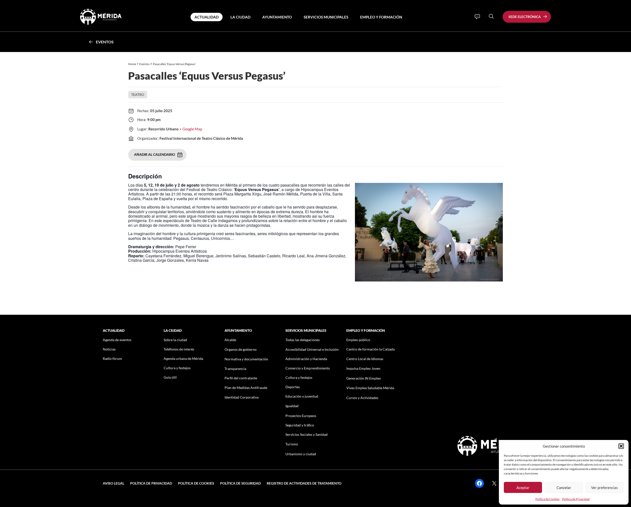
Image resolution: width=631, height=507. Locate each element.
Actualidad (206, 17)
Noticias (109, 349)
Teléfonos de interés (179, 349)
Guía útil (170, 377)
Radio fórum (112, 358)
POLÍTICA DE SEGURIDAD (240, 483)
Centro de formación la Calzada (370, 349)
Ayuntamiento (277, 17)
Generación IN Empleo (363, 378)
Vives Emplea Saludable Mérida (370, 388)
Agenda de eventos (117, 340)
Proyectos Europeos (300, 416)
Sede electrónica (524, 17)
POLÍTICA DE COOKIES (196, 483)
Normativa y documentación (246, 359)
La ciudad (240, 17)
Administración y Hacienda (306, 359)
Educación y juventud (301, 396)
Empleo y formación (381, 17)
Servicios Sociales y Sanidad (306, 434)
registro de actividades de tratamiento (304, 483)
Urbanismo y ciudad (300, 454)
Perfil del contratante (241, 378)
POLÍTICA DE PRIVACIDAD (151, 483)
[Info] (477, 16)
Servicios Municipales (326, 17)
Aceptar (522, 487)
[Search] (491, 16)
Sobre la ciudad (175, 340)
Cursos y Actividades (362, 398)
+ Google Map (190, 129)
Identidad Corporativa (242, 397)
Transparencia (235, 369)
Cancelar (564, 487)
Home (132, 64)
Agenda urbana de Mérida (183, 358)
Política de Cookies (547, 499)
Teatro (137, 94)
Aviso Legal (113, 483)
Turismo (291, 444)
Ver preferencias (604, 487)
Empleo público (358, 340)
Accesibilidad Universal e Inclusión (312, 349)
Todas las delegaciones (302, 340)
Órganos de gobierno (241, 349)
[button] (621, 446)
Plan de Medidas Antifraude (246, 387)
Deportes (292, 387)
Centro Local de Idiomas (364, 359)
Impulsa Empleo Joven (363, 368)
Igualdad (291, 406)
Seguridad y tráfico (299, 425)
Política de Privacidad (576, 499)
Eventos (105, 41)
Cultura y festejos (177, 368)
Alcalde (230, 340)
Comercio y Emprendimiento (307, 368)
